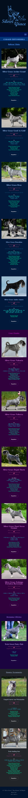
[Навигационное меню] (25, 521)
